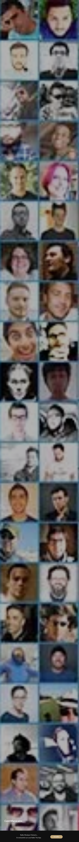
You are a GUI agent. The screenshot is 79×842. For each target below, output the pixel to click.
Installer (56, 837)
